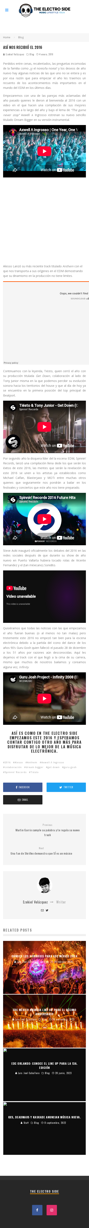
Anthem (32, 762)
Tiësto (35, 772)
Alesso (19, 762)
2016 (8, 762)
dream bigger (34, 767)
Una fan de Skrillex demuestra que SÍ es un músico (41, 850)
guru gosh (70, 767)
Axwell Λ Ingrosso (52, 762)
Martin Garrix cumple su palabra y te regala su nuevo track (47, 830)
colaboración (13, 767)
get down (54, 767)
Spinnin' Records (15, 772)
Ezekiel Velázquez (14, 54)
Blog (32, 54)
